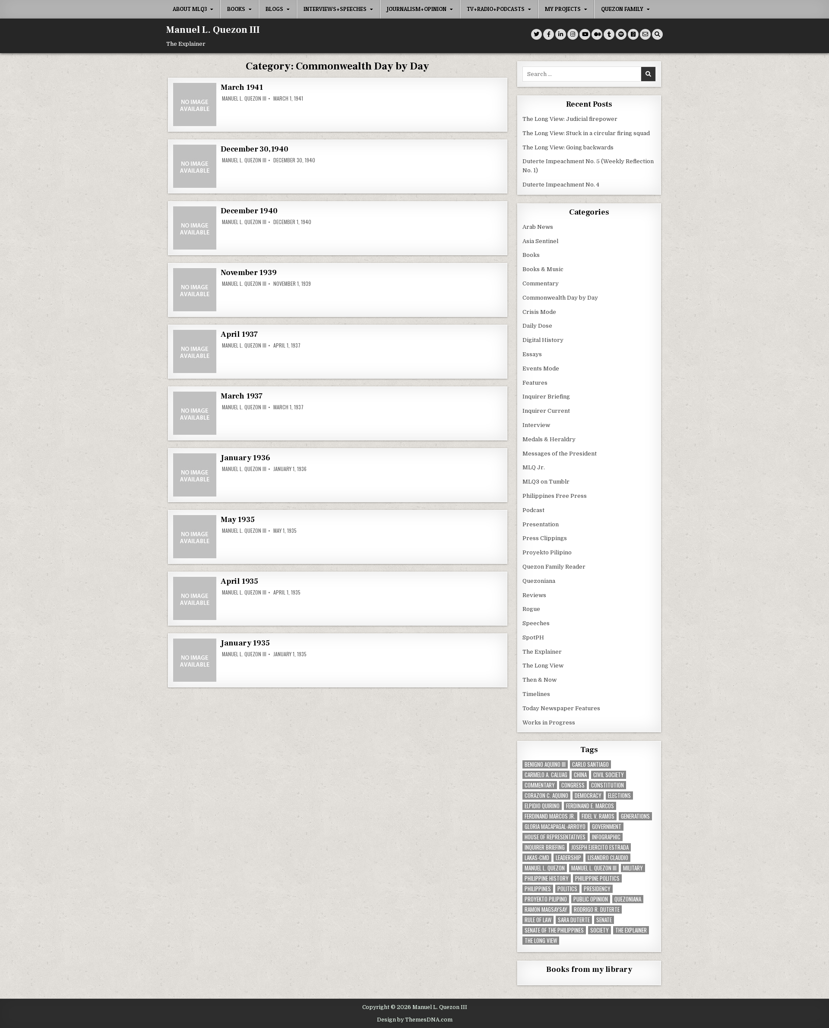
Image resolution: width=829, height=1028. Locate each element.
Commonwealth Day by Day (560, 297)
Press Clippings (544, 538)
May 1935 (237, 520)
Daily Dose (537, 326)
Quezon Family (622, 9)
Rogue (531, 609)
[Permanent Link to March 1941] (194, 104)
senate (604, 920)
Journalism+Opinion (416, 9)
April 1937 (239, 334)
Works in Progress (548, 722)
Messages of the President (559, 453)
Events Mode (540, 368)
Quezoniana (538, 581)
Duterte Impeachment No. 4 (560, 184)
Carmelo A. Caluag (546, 775)
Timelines (536, 694)
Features (534, 383)
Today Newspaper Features (561, 708)
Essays (532, 354)
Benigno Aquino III (545, 764)
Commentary (540, 283)
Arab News (537, 227)
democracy (588, 795)
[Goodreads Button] (633, 34)
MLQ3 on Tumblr (546, 481)
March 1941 (242, 87)
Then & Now (539, 680)
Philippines (538, 889)
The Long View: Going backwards (568, 147)
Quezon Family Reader (553, 566)
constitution (607, 785)
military (633, 868)
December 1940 (249, 211)
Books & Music (542, 269)
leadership (568, 858)
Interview (536, 425)
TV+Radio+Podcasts (496, 9)
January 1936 (245, 458)
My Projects (563, 9)
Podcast (533, 510)
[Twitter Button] (536, 34)
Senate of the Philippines (554, 930)
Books (236, 9)
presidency (597, 889)
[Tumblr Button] (609, 34)
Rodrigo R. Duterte (597, 909)
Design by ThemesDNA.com (414, 1020)
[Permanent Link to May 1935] (194, 536)
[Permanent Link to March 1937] (194, 413)
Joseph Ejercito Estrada (600, 847)
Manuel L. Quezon (545, 868)
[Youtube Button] (584, 34)
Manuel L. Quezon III (213, 30)
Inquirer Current (546, 411)
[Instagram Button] (572, 34)
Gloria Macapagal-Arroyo (555, 826)
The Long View (542, 665)
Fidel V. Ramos (598, 816)
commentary (540, 785)
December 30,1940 (254, 149)
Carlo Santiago (590, 764)
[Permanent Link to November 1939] (194, 289)
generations (635, 816)
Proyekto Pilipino (547, 552)
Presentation (540, 524)
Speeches (536, 623)
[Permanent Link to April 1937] (194, 351)
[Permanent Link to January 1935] (194, 660)
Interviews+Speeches (335, 9)
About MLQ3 (190, 9)
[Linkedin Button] (560, 34)
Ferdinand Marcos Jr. (550, 816)
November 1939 (248, 273)
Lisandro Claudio (608, 858)
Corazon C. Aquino (546, 795)
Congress (573, 785)
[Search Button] (657, 34)
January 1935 (245, 643)
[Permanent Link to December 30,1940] (194, 166)
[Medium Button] (597, 34)
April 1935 (239, 581)
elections (619, 795)
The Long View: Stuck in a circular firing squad (586, 133)
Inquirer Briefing (546, 396)
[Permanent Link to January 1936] (194, 475)
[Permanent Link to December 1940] (194, 228)
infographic (606, 837)
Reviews (534, 595)
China (580, 775)
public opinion (590, 899)
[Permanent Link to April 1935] (194, 598)
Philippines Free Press (554, 496)
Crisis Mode (539, 312)
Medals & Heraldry (549, 439)
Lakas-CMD (537, 858)
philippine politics (597, 878)
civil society (608, 775)
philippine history (547, 878)
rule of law (538, 920)
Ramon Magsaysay (546, 909)
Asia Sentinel (540, 241)
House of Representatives (555, 837)
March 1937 (242, 396)
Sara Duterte (574, 920)
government (606, 826)
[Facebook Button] (548, 34)
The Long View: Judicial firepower (569, 119)
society (599, 930)
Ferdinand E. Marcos (590, 806)
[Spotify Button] (621, 34)
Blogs (274, 9)
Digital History (542, 340)
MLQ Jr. (533, 467)
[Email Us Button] (645, 34)
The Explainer (542, 651)
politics (567, 889)
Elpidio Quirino (542, 806)
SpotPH (533, 637)
